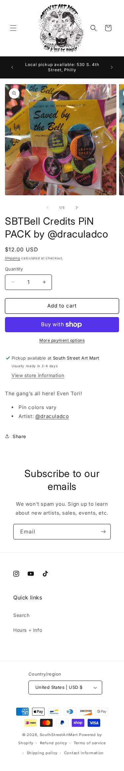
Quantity (14, 269)
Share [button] (19, 436)
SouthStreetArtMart (59, 734)
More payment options (62, 340)
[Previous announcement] (12, 67)
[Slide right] (76, 207)
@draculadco (52, 416)
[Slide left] (47, 207)
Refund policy (53, 743)
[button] (13, 28)
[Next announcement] (111, 67)
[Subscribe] (103, 531)
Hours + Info (27, 630)
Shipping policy (42, 753)
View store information (38, 375)
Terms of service (90, 743)
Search (21, 615)
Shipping (12, 258)
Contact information (84, 753)
